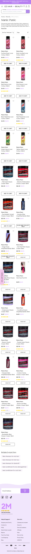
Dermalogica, (15, 9)
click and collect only (23, 226)
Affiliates (19, 530)
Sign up (25, 490)
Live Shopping (4, 537)
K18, (19, 9)
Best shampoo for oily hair (11, 456)
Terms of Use (20, 535)
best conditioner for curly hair (12, 470)
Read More (3, 28)
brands (8, 16)
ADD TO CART (8, 63)
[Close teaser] (4, 269)
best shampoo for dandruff (11, 463)
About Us (19, 525)
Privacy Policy (20, 537)
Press (18, 532)
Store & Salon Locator (6, 530)
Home (3, 16)
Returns (3, 532)
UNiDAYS (19, 540)
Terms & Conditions (21, 527)
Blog (2, 540)
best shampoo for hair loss (11, 460)
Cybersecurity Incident (22, 522)
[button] (2, 277)
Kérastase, (9, 9)
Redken (22, 9)
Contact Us (3, 525)
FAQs (2, 527)
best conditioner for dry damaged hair (14, 467)
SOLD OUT (23, 257)
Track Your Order (5, 535)
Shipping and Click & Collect (6, 522)
